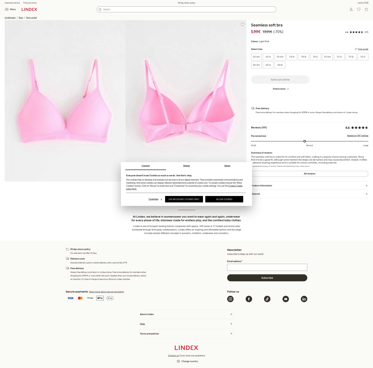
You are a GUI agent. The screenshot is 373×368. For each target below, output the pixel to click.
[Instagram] (230, 299)
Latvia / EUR (363, 3)
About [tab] (227, 165)
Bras (21, 17)
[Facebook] (249, 299)
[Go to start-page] (29, 9)
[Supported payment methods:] (146, 298)
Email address (235, 261)
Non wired (31, 17)
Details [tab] (186, 165)
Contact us (173, 355)
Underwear (10, 17)
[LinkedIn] (304, 299)
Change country (190, 361)
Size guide (363, 49)
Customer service (12, 3)
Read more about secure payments (106, 291)
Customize (153, 199)
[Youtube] (286, 299)
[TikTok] (267, 299)
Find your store (30, 3)
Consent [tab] (146, 165)
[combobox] (186, 9)
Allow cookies (224, 199)
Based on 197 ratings (357, 136)
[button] (65, 101)
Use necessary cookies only (184, 199)
